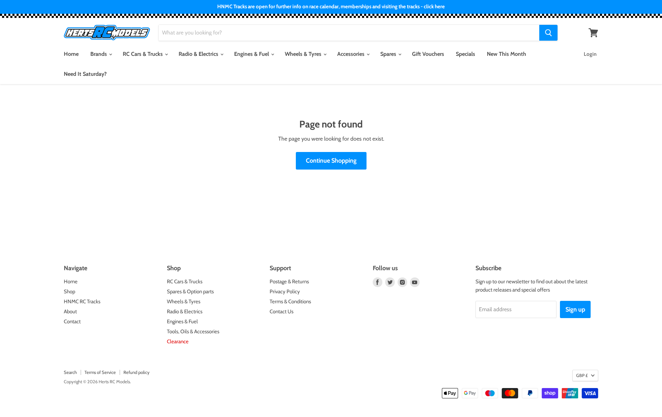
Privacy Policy (285, 291)
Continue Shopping (331, 160)
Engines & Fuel (252, 54)
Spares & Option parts (190, 291)
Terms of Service (100, 372)
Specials (465, 54)
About (70, 311)
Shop (69, 291)
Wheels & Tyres (304, 54)
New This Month (506, 54)
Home (71, 54)
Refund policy (136, 372)
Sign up (575, 309)
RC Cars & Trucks (143, 54)
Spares (389, 54)
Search (70, 372)
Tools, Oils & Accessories (193, 331)
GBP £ (582, 375)
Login (590, 54)
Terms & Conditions (290, 301)
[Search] (548, 33)
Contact (72, 321)
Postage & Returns (289, 281)
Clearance (178, 341)
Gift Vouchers (428, 54)
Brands (99, 54)
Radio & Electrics (199, 54)
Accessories (351, 54)
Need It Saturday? (85, 74)
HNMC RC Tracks (82, 301)
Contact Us (281, 311)
